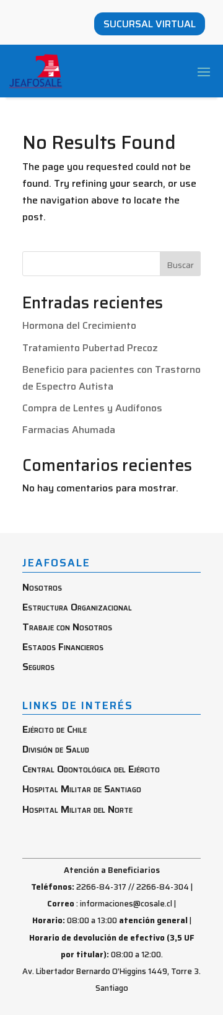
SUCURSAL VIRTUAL (149, 24)
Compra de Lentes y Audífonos (92, 408)
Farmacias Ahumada (68, 429)
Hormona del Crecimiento (79, 325)
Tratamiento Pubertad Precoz (90, 347)
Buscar (180, 265)
